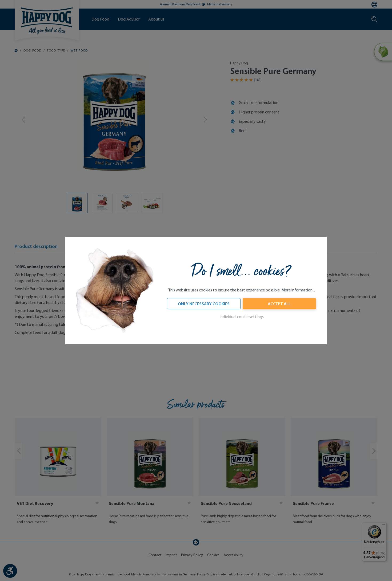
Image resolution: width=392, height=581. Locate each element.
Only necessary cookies (204, 304)
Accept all (279, 304)
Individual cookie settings (241, 316)
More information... (298, 290)
